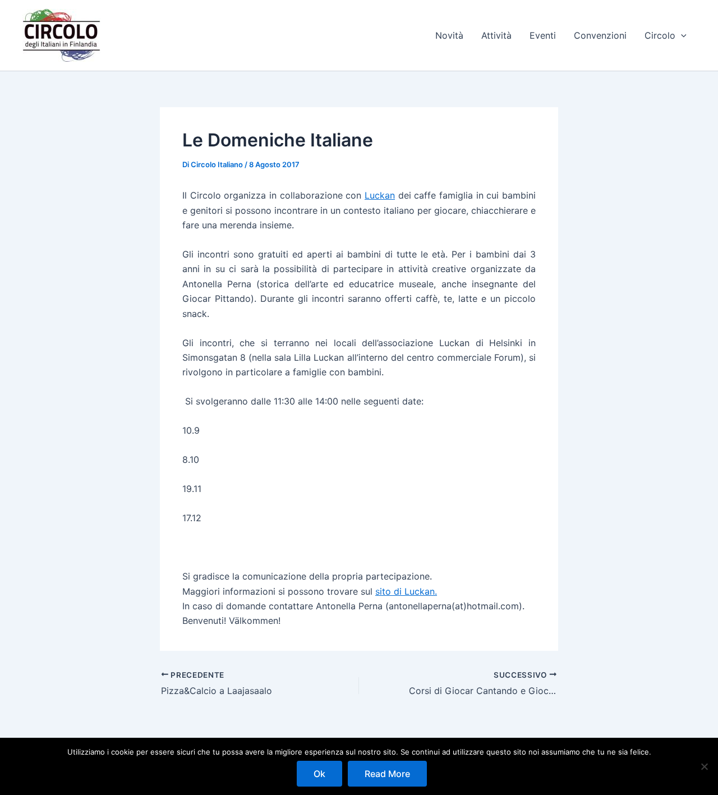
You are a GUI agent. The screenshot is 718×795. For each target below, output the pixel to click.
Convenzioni (600, 35)
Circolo (660, 35)
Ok (319, 773)
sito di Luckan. (406, 591)
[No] (704, 766)
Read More (387, 773)
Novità (449, 35)
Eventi (543, 35)
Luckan (380, 195)
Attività (496, 35)
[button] (681, 35)
